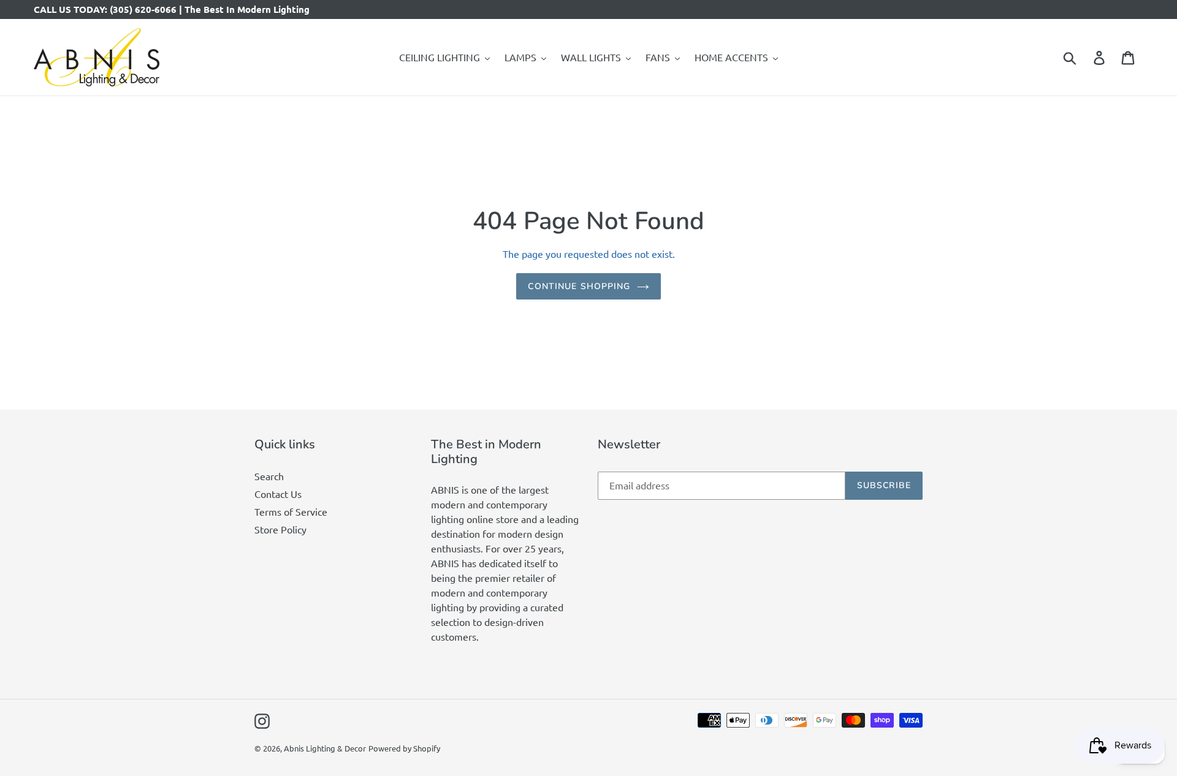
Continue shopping (579, 286)
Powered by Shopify (404, 748)
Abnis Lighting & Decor (325, 748)
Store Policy (280, 529)
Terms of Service (290, 511)
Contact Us (278, 494)
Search (269, 476)
